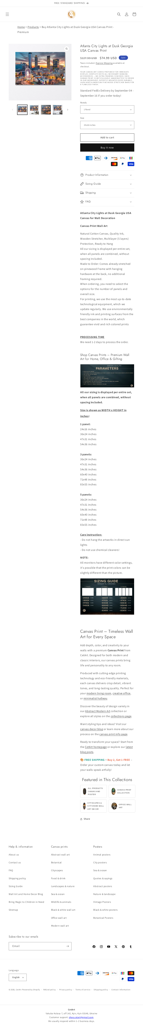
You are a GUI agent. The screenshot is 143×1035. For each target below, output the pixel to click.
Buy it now (107, 147)
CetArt (19, 989)
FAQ (11, 870)
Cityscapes (57, 870)
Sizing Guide (15, 886)
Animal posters (101, 854)
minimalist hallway (95, 698)
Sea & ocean (58, 894)
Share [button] (87, 818)
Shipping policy (17, 878)
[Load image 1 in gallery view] (22, 110)
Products (33, 27)
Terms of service (83, 989)
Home (21, 27)
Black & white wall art (63, 909)
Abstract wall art (60, 854)
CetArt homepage (96, 747)
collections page (121, 716)
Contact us (15, 862)
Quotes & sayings (102, 878)
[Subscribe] (67, 946)
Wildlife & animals (61, 901)
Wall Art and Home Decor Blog (26, 894)
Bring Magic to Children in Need (26, 901)
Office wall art (59, 917)
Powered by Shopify (31, 989)
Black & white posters (105, 909)
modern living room (98, 693)
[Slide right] (68, 110)
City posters (100, 862)
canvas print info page (113, 734)
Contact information (120, 989)
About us (14, 854)
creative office (121, 693)
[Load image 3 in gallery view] (46, 110)
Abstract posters (102, 886)
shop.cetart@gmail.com (81, 1017)
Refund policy (49, 989)
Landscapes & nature (63, 886)
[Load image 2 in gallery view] (34, 110)
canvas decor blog (91, 729)
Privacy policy (65, 989)
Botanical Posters (103, 917)
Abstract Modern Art (97, 711)
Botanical (56, 862)
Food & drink (58, 878)
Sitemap (13, 909)
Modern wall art (60, 925)
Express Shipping (104, 63)
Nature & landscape (104, 894)
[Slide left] (12, 110)
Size (82, 117)
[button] (7, 14)
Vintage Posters (102, 901)
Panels (83, 102)
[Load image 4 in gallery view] (58, 110)
